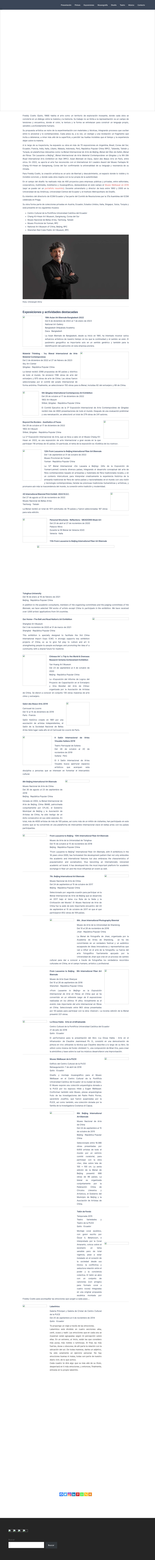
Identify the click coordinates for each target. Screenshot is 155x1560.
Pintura (77, 5)
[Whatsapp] (82, 1494)
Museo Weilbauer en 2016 (117, 185)
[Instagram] (69, 1494)
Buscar (11, 1539)
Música (131, 5)
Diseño (113, 5)
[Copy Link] (86, 1494)
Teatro (122, 5)
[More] (90, 1494)
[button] (4, 54)
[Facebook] (61, 1494)
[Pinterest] (78, 1494)
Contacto (141, 5)
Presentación (66, 5)
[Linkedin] (73, 1494)
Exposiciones (89, 5)
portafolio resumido (54, 188)
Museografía (103, 5)
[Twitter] (65, 1494)
